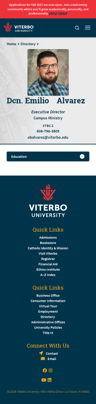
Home (11, 43)
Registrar (48, 258)
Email (52, 358)
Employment (48, 311)
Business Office (48, 295)
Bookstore (48, 242)
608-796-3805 (48, 131)
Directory (28, 43)
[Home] (19, 26)
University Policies (48, 327)
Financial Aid (48, 264)
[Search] (77, 28)
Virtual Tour (48, 306)
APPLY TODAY (58, 13)
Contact (52, 353)
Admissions (48, 237)
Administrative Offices (48, 322)
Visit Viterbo (48, 253)
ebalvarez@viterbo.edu (48, 137)
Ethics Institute (48, 269)
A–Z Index (48, 274)
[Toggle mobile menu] (88, 28)
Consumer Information (48, 300)
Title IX (48, 332)
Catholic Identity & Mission (48, 248)
